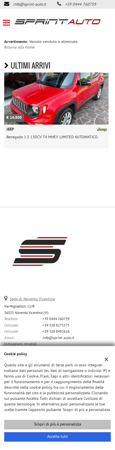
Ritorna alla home (19, 47)
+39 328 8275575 (56, 325)
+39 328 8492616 (56, 331)
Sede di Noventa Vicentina (32, 299)
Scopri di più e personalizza (57, 424)
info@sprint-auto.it (29, 4)
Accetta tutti (57, 436)
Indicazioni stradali (20, 344)
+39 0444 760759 (80, 4)
